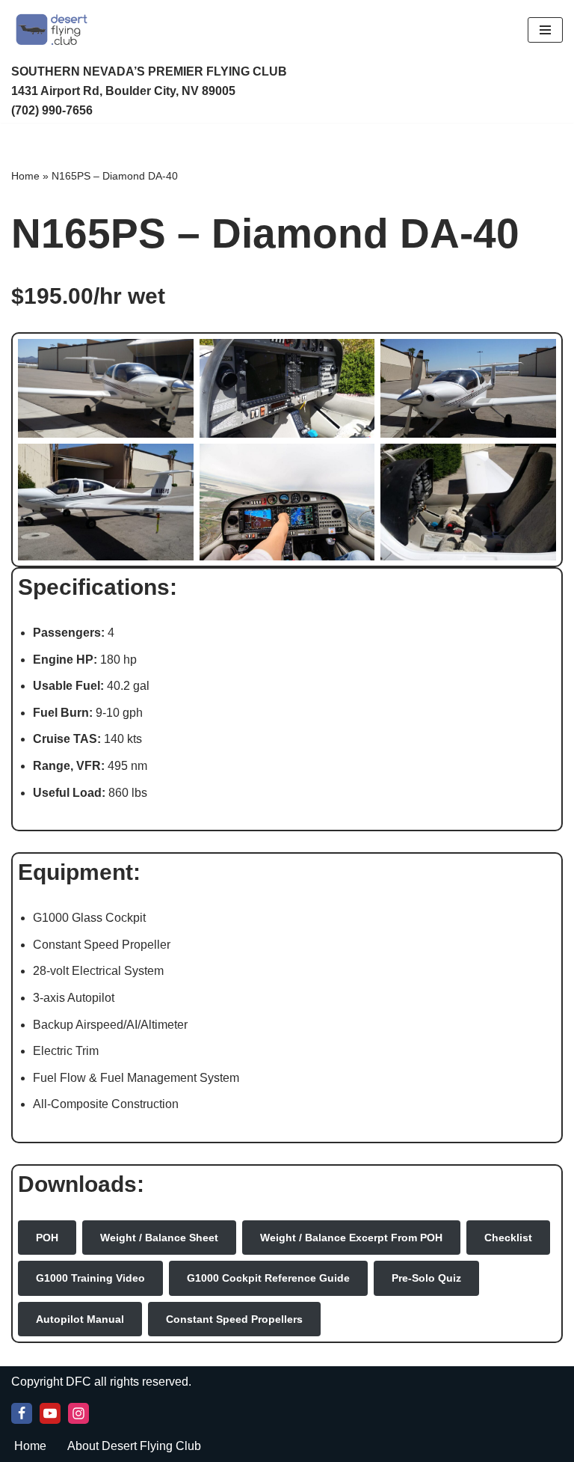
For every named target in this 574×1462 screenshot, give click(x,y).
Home (25, 176)
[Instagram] (78, 1413)
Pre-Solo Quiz (426, 1278)
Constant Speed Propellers (234, 1319)
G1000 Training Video (90, 1278)
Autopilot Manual (80, 1319)
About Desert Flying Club (134, 1446)
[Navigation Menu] (545, 30)
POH (47, 1238)
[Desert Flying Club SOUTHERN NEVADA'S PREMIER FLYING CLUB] (55, 29)
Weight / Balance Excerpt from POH (351, 1238)
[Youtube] (50, 1413)
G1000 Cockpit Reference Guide (268, 1278)
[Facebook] (21, 1413)
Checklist (508, 1238)
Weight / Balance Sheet (159, 1238)
